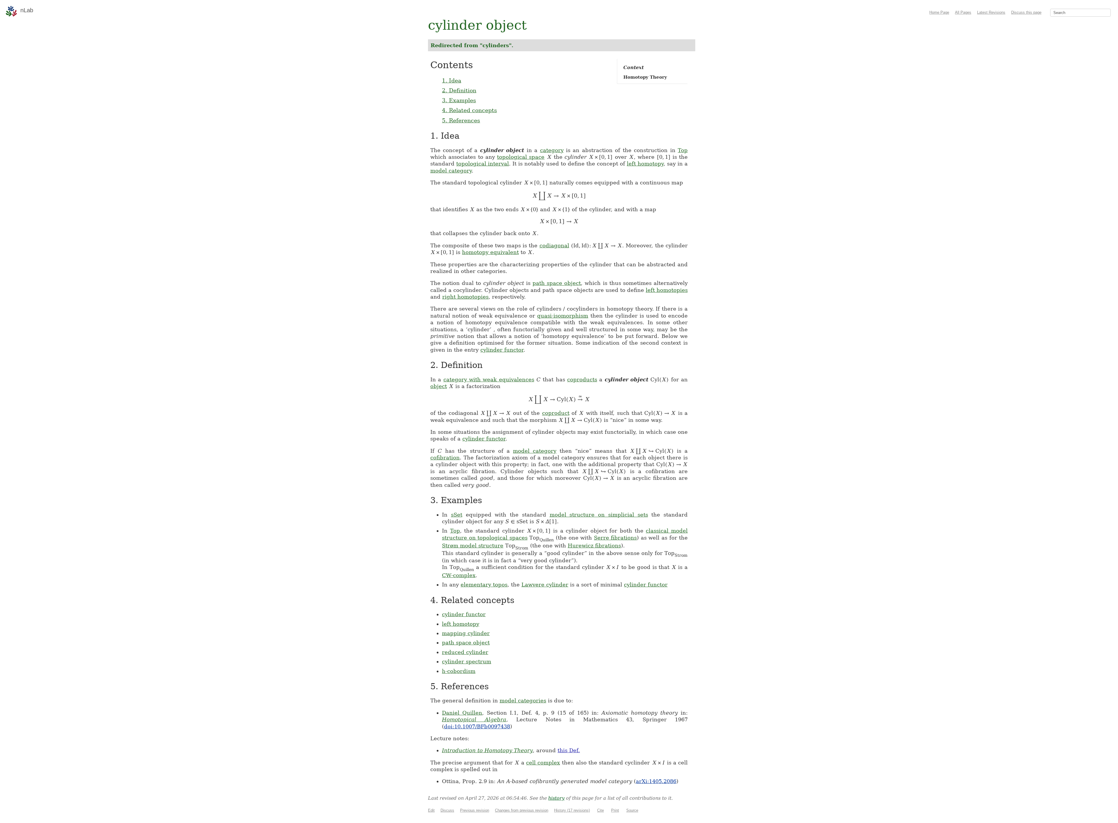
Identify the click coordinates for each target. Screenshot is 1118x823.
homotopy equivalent (490, 252)
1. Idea (451, 80)
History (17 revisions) (572, 810)
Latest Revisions (991, 12)
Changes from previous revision (521, 810)
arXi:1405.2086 (656, 781)
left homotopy (645, 164)
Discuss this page (1026, 12)
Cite (600, 810)
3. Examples (459, 100)
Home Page (939, 12)
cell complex (543, 762)
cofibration (445, 457)
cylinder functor (501, 350)
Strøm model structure (472, 545)
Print (615, 810)
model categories (523, 700)
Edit (431, 810)
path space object (557, 283)
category (552, 150)
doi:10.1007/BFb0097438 (477, 726)
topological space (520, 157)
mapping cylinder (466, 633)
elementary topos (484, 584)
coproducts (582, 379)
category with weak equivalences (488, 379)
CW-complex (458, 575)
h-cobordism (458, 671)
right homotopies (465, 297)
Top (683, 150)
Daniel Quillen (462, 713)
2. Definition (459, 90)
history (556, 798)
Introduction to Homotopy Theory (487, 750)
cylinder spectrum (466, 661)
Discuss (447, 810)
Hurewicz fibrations (594, 545)
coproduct (555, 413)
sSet (456, 515)
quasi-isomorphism (562, 316)
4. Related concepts (469, 110)
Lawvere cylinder (544, 584)
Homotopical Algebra (474, 719)
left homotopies (667, 290)
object (438, 386)
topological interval (482, 164)
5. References (461, 120)
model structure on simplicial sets (599, 515)
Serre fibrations (615, 538)
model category (451, 171)
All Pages (963, 12)
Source (632, 810)
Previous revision (474, 810)
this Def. (569, 750)
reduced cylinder (465, 652)
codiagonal (554, 245)
